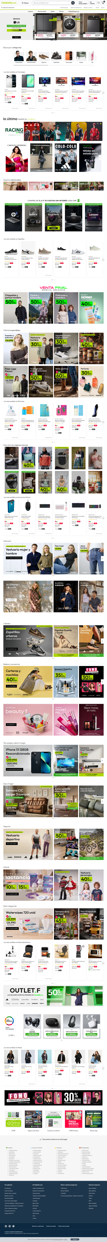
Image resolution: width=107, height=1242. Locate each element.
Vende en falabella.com (38, 1188)
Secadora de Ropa (13, 1165)
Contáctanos (8, 1188)
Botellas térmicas (37, 1160)
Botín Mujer (36, 1166)
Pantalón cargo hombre (14, 1161)
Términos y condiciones (38, 1226)
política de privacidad (57, 1239)
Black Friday (36, 1203)
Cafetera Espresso (13, 1173)
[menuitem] (87, 7)
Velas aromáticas (86, 1166)
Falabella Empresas (73, 11)
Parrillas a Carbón (62, 1165)
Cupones (30, 11)
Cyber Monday (36, 1198)
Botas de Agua (36, 1168)
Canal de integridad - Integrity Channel (14, 1203)
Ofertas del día (42, 11)
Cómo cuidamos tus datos (11, 1208)
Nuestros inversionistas (38, 1190)
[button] (53, 2)
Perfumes (60, 1158)
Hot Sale (35, 1208)
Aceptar (75, 1239)
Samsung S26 (85, 1158)
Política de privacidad (63, 1226)
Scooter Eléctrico (13, 1163)
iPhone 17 (84, 1157)
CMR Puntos (64, 1188)
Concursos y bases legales (11, 1200)
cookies (65, 1239)
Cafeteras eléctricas (87, 1155)
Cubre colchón (37, 1152)
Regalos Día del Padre (87, 1170)
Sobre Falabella (92, 1188)
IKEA (90, 1200)
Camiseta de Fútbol (13, 1168)
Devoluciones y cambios (10, 1193)
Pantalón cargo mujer (14, 1160)
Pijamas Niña (12, 1155)
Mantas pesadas (37, 1150)
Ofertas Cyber (85, 1171)
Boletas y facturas (9, 1195)
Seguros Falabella (93, 1205)
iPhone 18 (11, 1175)
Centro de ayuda (9, 1190)
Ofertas (61, 11)
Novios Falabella (65, 1190)
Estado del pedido (9, 1198)
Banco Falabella (92, 1203)
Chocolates (11, 1170)
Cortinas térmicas (37, 1161)
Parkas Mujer (36, 1163)
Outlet (52, 11)
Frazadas (35, 1173)
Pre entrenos (61, 1173)
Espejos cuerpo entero (87, 1173)
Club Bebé (63, 1193)
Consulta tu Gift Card (10, 1210)
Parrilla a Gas (61, 1163)
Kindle (83, 1163)
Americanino (36, 1213)
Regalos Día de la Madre (88, 1168)
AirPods (84, 1165)
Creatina (60, 1170)
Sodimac (91, 1195)
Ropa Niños (12, 1157)
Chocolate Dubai (13, 1171)
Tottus (90, 1198)
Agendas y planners (87, 1161)
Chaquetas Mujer (13, 1150)
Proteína (60, 1171)
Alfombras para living (63, 1153)
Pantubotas (36, 1170)
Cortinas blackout (62, 1155)
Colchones (60, 1152)
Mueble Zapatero (62, 1150)
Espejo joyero (85, 1150)
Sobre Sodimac (92, 1190)
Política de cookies (51, 1226)
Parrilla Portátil (61, 1166)
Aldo (34, 1215)
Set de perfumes (86, 1160)
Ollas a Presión (61, 1157)
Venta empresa (36, 1193)
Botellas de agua (86, 1152)
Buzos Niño (12, 1153)
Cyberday (35, 1200)
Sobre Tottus (92, 1193)
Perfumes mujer (62, 1160)
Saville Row (12, 1152)
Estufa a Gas (36, 1171)
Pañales (60, 1161)
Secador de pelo (86, 1153)
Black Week (35, 1205)
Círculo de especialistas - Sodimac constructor (72, 1195)
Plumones (35, 1153)
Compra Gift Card (9, 1213)
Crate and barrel (37, 1210)
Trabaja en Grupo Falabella (39, 1195)
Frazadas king (36, 1157)
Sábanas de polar (37, 1155)
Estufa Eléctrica (13, 1166)
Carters (34, 1218)
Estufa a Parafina (62, 1168)
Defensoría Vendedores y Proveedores (14, 1205)
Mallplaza (91, 1208)
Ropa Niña (11, 1158)
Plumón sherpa (37, 1158)
